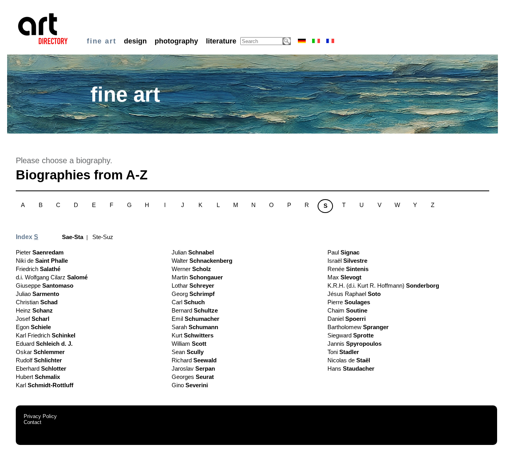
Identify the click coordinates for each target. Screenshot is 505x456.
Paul (343, 252)
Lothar (193, 285)
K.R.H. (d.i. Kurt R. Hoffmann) (383, 285)
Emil (195, 318)
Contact (32, 422)
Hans (350, 368)
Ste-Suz (102, 237)
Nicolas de (348, 360)
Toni (343, 352)
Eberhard (41, 368)
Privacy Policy (40, 416)
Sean (188, 352)
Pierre (348, 302)
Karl (44, 385)
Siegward (350, 335)
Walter (202, 260)
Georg (193, 293)
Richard (194, 360)
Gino (190, 385)
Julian (193, 252)
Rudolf (39, 360)
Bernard (195, 310)
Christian (37, 302)
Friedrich (38, 269)
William (189, 343)
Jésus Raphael (354, 293)
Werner (191, 269)
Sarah (195, 327)
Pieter (40, 252)
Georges (193, 376)
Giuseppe (44, 285)
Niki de (42, 260)
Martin (197, 277)
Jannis (354, 343)
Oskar (40, 352)
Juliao (37, 293)
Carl (188, 302)
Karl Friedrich (45, 335)
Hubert (38, 376)
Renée (347, 269)
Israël (347, 260)
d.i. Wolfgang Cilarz (52, 277)
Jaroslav (193, 368)
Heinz (34, 310)
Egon (33, 327)
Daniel (346, 318)
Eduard (44, 343)
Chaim (347, 310)
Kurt (192, 335)
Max (344, 277)
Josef (32, 318)
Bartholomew (358, 327)
